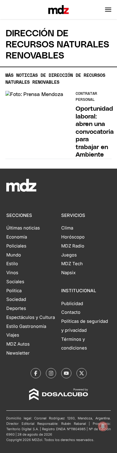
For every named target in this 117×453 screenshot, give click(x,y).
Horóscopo (73, 237)
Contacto (70, 312)
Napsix (68, 272)
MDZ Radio (72, 246)
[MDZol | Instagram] (51, 373)
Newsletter (18, 353)
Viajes (12, 335)
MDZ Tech (72, 263)
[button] (108, 10)
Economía (16, 237)
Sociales (15, 281)
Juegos (69, 255)
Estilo (12, 263)
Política (14, 290)
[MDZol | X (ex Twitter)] (81, 373)
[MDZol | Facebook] (35, 373)
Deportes (16, 308)
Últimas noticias (23, 228)
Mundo (13, 255)
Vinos (12, 272)
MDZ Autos (18, 344)
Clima (67, 228)
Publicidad (72, 303)
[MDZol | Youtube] (66, 373)
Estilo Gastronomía (26, 326)
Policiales (16, 246)
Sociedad (16, 299)
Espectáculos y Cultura (30, 317)
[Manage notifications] (103, 426)
